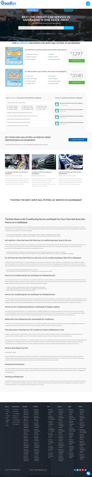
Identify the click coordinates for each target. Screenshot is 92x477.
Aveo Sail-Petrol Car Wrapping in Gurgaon (61, 445)
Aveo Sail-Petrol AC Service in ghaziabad (26, 438)
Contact (8, 415)
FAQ (7, 413)
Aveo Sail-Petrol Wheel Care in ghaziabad (27, 432)
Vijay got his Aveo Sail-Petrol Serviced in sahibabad (71, 109)
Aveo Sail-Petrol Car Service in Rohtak (82, 412)
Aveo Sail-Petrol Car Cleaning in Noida (71, 423)
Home (7, 409)
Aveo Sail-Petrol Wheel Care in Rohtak (83, 431)
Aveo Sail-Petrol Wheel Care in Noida (72, 429)
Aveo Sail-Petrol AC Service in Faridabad (36, 438)
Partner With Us (8, 421)
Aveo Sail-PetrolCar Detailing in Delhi (50, 455)
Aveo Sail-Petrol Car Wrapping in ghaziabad (26, 445)
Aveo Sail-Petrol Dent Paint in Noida (72, 418)
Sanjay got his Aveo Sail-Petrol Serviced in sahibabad (71, 116)
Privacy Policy (76, 476)
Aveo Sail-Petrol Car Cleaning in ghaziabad (26, 425)
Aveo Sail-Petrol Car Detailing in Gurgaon (61, 458)
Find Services (68, 28)
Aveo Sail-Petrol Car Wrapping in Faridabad (37, 445)
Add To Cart (77, 60)
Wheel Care (15, 415)
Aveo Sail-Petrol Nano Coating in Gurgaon (61, 451)
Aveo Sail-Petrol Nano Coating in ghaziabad (26, 451)
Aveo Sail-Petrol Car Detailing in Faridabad (36, 458)
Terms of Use (68, 476)
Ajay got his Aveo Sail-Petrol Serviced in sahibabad (71, 103)
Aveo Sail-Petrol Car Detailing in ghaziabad (26, 458)
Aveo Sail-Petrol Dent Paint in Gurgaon (61, 418)
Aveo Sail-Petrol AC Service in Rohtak (82, 437)
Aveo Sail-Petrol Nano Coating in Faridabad (37, 451)
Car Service (15, 409)
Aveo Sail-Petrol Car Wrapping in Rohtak (82, 443)
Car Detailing (16, 424)
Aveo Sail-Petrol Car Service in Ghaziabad (26, 412)
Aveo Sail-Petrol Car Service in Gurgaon (61, 412)
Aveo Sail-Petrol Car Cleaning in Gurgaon (61, 425)
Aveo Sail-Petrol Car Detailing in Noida (71, 455)
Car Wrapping (16, 420)
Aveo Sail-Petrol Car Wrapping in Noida (72, 442)
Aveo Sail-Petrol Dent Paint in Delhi (51, 418)
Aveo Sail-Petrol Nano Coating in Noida (72, 448)
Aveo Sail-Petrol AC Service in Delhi (50, 435)
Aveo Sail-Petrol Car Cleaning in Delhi (50, 423)
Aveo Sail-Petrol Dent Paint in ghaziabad (26, 418)
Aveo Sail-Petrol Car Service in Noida (71, 412)
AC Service (15, 418)
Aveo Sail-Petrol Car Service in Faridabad (36, 412)
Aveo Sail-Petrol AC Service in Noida (71, 435)
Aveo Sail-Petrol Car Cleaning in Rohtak (82, 425)
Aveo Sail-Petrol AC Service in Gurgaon (61, 438)
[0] (87, 3)
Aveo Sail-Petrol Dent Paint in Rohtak (82, 418)
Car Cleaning (16, 413)
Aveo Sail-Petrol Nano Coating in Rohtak (82, 450)
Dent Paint (15, 411)
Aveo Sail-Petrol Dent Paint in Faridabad (36, 418)
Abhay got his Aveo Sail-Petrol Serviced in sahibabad (71, 122)
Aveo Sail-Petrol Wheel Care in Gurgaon (62, 432)
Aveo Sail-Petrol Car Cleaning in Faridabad (36, 425)
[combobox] (31, 28)
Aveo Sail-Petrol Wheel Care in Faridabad (37, 432)
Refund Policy (83, 476)
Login (7, 425)
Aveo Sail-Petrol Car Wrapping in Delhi (51, 442)
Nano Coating (16, 422)
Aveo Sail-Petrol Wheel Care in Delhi (51, 429)
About (7, 411)
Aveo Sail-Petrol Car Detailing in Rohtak (82, 457)
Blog (7, 418)
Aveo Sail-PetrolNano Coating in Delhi (50, 448)
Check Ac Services (78, 139)
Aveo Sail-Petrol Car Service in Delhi (50, 412)
